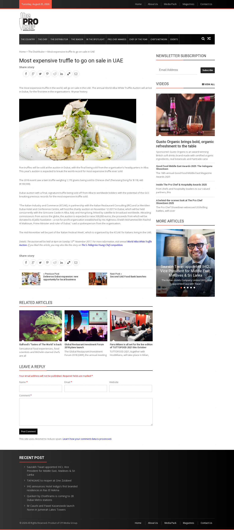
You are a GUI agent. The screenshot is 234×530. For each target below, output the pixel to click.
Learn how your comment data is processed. (87, 438)
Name (23, 382)
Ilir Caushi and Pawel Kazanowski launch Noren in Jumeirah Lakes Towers (50, 507)
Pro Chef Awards (117, 39)
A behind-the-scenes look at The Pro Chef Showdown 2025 (179, 202)
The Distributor (59, 39)
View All (209, 84)
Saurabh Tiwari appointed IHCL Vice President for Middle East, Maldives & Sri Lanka (185, 271)
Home (138, 4)
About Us (153, 4)
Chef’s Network (158, 39)
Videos (165, 130)
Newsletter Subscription (181, 56)
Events (174, 39)
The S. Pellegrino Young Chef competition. (103, 245)
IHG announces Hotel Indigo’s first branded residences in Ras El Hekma (52, 488)
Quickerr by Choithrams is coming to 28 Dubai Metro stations (50, 498)
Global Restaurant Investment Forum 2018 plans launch (84, 346)
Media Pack (170, 4)
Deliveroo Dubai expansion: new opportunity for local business (60, 276)
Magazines (188, 4)
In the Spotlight (95, 39)
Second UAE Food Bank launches (128, 275)
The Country (28, 39)
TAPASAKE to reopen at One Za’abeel (49, 480)
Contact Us (206, 4)
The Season (77, 39)
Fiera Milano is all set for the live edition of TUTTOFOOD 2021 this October (131, 346)
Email (68, 382)
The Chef (42, 39)
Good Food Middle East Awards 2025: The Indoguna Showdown (184, 167)
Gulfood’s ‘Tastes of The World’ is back (40, 344)
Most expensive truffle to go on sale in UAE (71, 60)
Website (113, 382)
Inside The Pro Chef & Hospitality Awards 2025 (181, 184)
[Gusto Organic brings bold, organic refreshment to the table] (185, 115)
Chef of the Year (138, 39)
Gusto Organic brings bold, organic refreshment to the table (185, 144)
